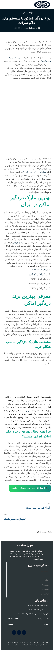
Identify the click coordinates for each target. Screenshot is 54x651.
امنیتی (28, 410)
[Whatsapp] (14, 632)
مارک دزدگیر (17, 243)
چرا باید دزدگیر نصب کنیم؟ (34, 172)
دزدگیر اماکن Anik (40, 269)
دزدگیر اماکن (28, 13)
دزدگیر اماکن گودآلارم (38, 274)
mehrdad (28, 28)
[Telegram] (19, 632)
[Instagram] (24, 632)
